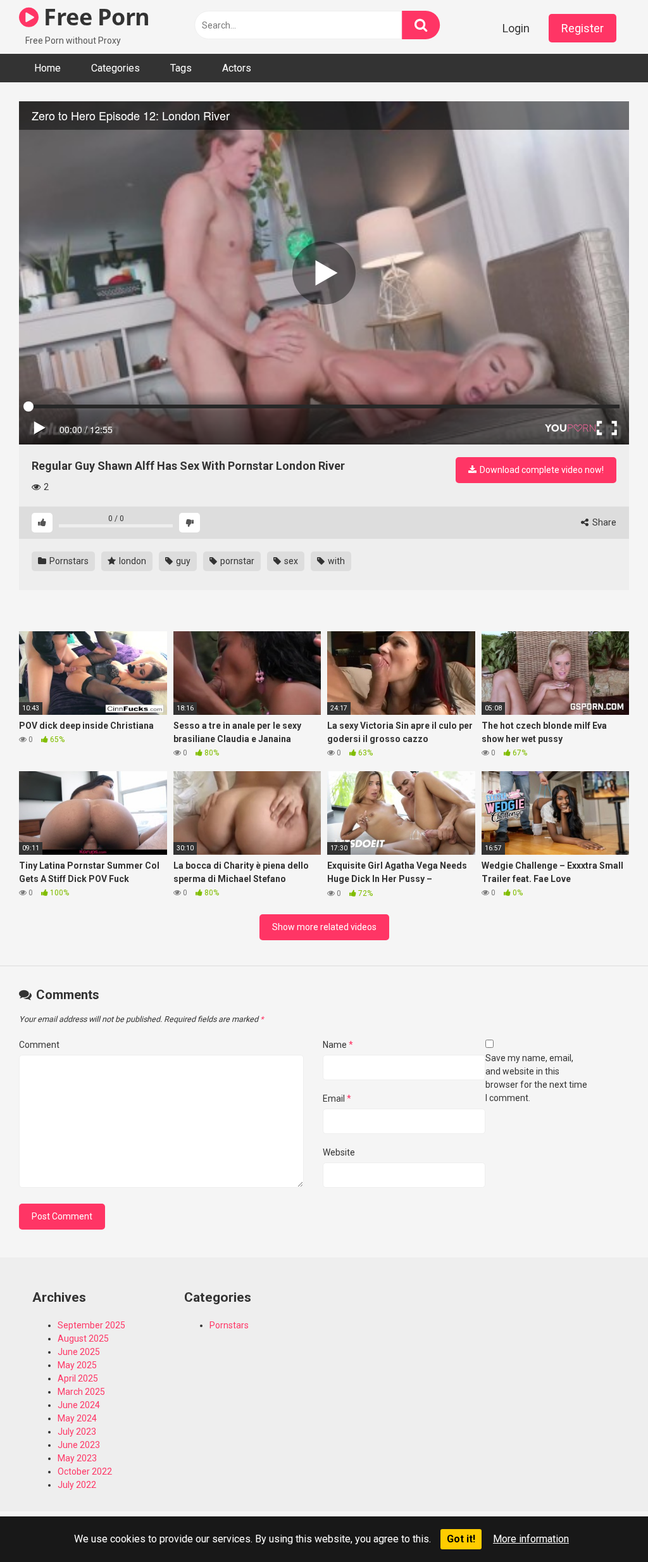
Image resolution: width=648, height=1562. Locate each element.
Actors (236, 68)
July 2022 (77, 1485)
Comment (39, 1045)
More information (531, 1539)
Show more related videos (324, 927)
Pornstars (68, 561)
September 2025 (91, 1325)
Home (47, 68)
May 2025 (77, 1365)
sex (290, 561)
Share (603, 522)
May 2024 (77, 1418)
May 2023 (77, 1458)
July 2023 (77, 1432)
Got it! (461, 1539)
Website (339, 1152)
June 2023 (79, 1445)
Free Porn (94, 16)
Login (516, 28)
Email (337, 1098)
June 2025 (79, 1352)
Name (338, 1045)
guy (182, 561)
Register (582, 28)
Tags (181, 68)
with (335, 561)
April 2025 (78, 1378)
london (131, 561)
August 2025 (83, 1338)
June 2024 (79, 1405)
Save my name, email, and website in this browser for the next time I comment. (536, 1078)
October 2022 (85, 1471)
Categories (115, 68)
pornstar (236, 561)
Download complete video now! (541, 470)
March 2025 (81, 1392)
